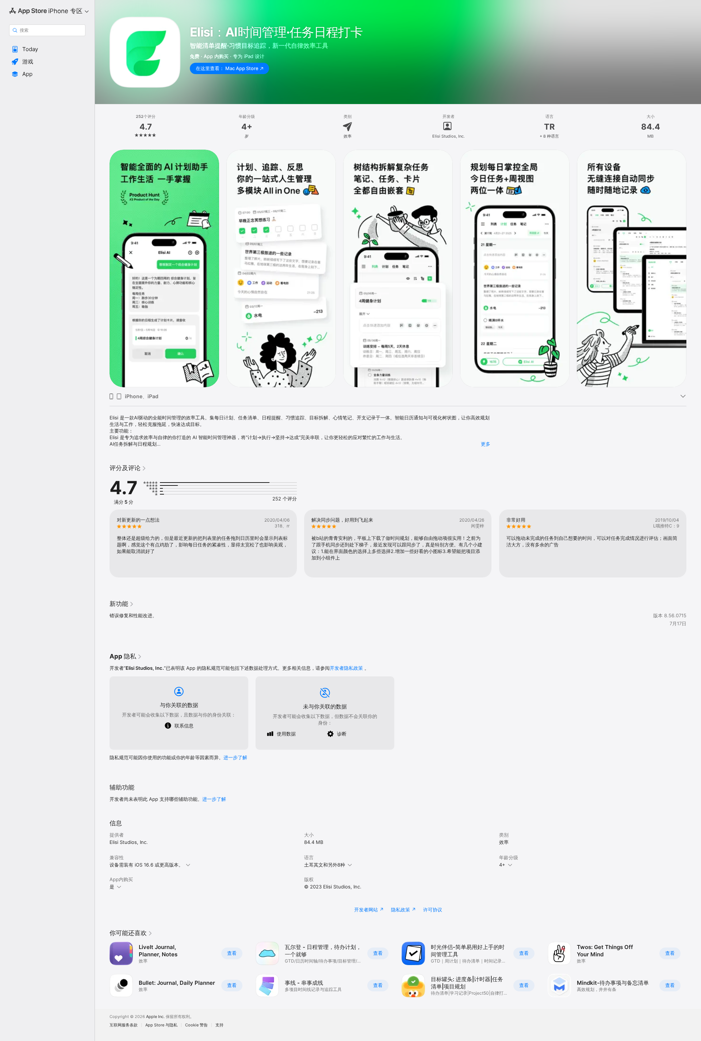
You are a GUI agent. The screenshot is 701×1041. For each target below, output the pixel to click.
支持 (219, 1025)
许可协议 (432, 910)
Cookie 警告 (196, 1025)
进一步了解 (235, 757)
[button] (47, 49)
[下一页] (694, 268)
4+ (502, 865)
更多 (485, 444)
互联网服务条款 (124, 1025)
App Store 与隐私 (161, 1025)
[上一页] (102, 268)
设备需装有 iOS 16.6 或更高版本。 (146, 865)
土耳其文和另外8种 (324, 865)
